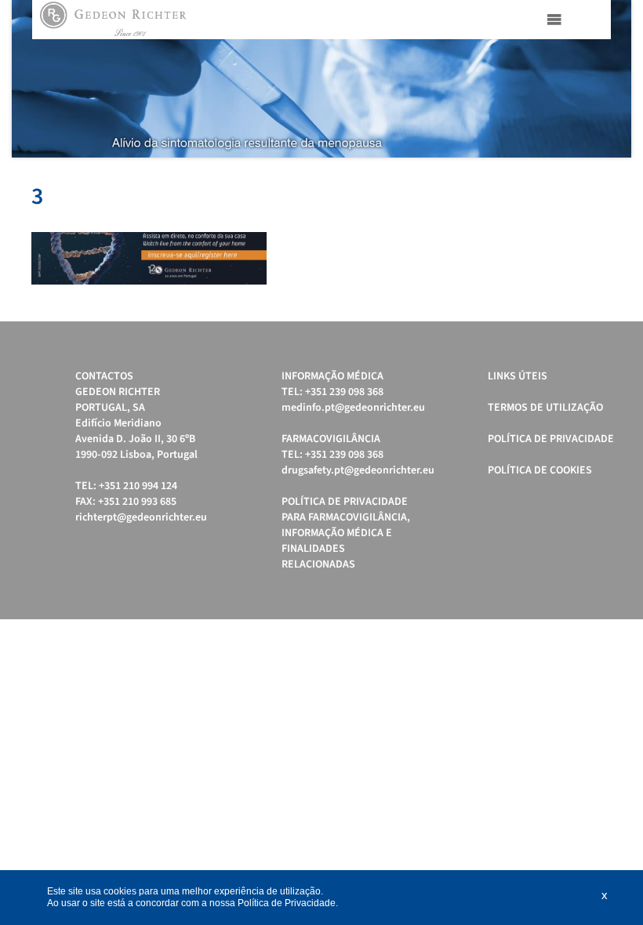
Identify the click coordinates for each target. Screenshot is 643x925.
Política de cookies (540, 470)
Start (612, 176)
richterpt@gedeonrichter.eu (141, 517)
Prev (32, 79)
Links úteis (517, 376)
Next (610, 79)
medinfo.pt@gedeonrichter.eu (353, 407)
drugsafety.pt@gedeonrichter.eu (358, 470)
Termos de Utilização (545, 407)
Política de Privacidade (551, 439)
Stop (623, 176)
